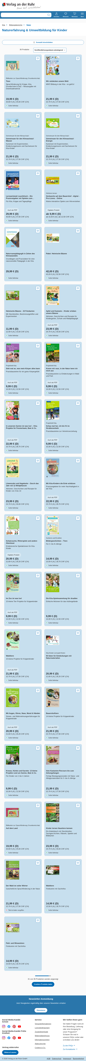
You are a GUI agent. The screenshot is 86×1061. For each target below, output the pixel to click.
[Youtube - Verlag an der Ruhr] (19, 1026)
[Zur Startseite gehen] (21, 6)
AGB (48, 1059)
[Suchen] (48, 15)
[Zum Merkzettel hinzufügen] (38, 58)
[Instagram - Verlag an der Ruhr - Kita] (3, 1038)
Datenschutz (56, 1059)
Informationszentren (42, 1040)
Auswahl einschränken (44, 42)
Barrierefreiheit (78, 1059)
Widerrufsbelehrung (42, 1036)
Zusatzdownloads (41, 1032)
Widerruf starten (10, 1052)
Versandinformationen (43, 1024)
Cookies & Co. (40, 1048)
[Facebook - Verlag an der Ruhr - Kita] (8, 1038)
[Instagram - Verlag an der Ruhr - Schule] (3, 1026)
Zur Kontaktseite (69, 1049)
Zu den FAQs (68, 1046)
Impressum (67, 1059)
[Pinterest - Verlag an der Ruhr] (14, 1026)
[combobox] (23, 15)
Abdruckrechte (40, 1044)
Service (38, 1020)
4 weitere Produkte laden (43, 984)
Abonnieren (41, 1010)
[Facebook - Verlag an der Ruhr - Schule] (8, 1026)
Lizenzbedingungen (42, 1028)
